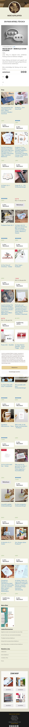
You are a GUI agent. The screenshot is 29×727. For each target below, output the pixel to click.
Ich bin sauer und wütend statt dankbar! (12, 635)
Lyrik (14, 46)
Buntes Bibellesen (11, 638)
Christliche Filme (4, 657)
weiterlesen (6, 72)
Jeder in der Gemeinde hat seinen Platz (14, 632)
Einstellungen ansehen (14, 371)
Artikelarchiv (3, 651)
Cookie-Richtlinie (9, 375)
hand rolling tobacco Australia (7, 644)
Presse (2, 660)
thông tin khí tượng (5, 641)
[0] (26, 5)
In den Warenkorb (6, 126)
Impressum (15, 375)
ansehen (8, 689)
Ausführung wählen (19, 323)
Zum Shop (14, 674)
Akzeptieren (14, 367)
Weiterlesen (19, 205)
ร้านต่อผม (3, 638)
